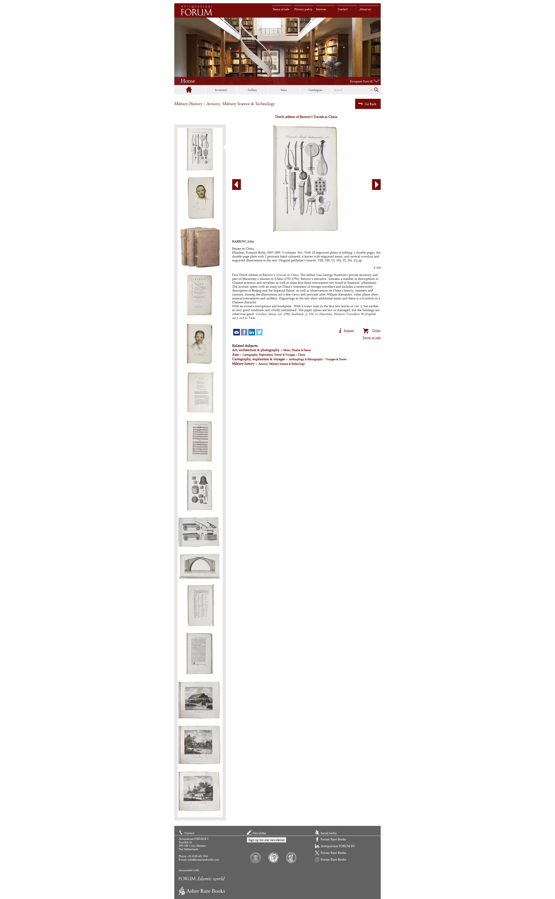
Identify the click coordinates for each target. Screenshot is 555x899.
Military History (188, 103)
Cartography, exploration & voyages (258, 359)
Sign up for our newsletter (266, 840)
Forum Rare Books (333, 839)
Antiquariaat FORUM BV (338, 846)
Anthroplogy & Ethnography (306, 359)
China (301, 354)
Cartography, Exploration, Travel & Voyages (269, 354)
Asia (235, 354)
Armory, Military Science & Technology (240, 103)
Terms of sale (281, 9)
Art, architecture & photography (255, 350)
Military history (243, 363)
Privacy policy (303, 9)
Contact (343, 9)
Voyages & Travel (335, 359)
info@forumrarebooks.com (203, 859)
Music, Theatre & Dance (297, 350)
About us (365, 9)
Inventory (221, 90)
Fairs (284, 90)
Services (321, 9)
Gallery (252, 90)
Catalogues (316, 90)
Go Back (370, 104)
